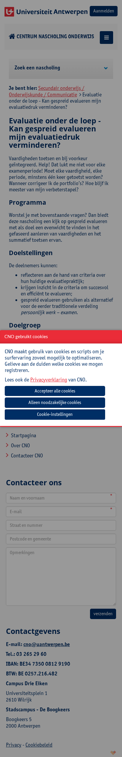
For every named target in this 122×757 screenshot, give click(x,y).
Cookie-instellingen (55, 414)
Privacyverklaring (48, 379)
